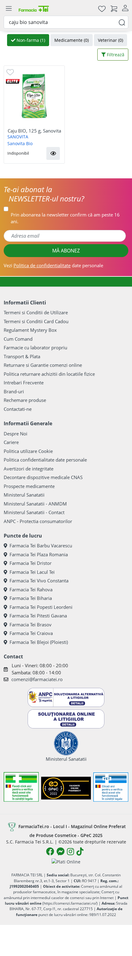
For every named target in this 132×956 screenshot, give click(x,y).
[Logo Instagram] (70, 851)
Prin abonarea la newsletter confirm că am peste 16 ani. (65, 218)
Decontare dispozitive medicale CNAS (43, 477)
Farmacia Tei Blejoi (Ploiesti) (39, 642)
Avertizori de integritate (28, 469)
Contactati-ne (18, 409)
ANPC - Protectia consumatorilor (38, 521)
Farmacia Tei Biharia (31, 598)
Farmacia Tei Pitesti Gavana (38, 616)
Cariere (11, 442)
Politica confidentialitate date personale (45, 460)
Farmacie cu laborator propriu (35, 347)
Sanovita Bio (20, 143)
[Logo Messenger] (60, 851)
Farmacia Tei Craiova (31, 633)
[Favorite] (102, 8)
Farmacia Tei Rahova (31, 589)
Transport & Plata (22, 356)
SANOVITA (17, 137)
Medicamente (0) (71, 40)
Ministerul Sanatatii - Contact (34, 512)
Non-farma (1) (30, 40)
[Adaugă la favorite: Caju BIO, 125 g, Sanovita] (10, 71)
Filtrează (115, 55)
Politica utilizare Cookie (28, 451)
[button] (53, 153)
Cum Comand (18, 339)
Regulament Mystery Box (30, 330)
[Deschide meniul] (9, 9)
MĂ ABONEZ (66, 250)
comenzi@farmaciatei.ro (37, 679)
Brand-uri (14, 391)
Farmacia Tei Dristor (31, 563)
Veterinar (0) (110, 40)
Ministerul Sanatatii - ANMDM (35, 504)
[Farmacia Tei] (33, 8)
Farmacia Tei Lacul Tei (32, 572)
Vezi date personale (53, 265)
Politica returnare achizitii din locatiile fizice (49, 374)
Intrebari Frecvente (24, 382)
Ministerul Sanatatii (24, 495)
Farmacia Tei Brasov (31, 624)
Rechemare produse (25, 400)
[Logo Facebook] (50, 851)
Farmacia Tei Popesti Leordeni (41, 607)
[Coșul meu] (114, 8)
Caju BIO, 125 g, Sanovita (34, 130)
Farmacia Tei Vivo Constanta (39, 580)
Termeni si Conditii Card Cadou (36, 321)
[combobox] (66, 22)
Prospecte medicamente (29, 486)
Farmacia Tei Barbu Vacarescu (41, 545)
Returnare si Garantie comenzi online (43, 365)
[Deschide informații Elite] (12, 81)
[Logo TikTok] (79, 851)
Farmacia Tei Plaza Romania (39, 554)
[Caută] (122, 22)
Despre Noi (15, 433)
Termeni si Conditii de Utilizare (36, 312)
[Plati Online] (66, 861)
